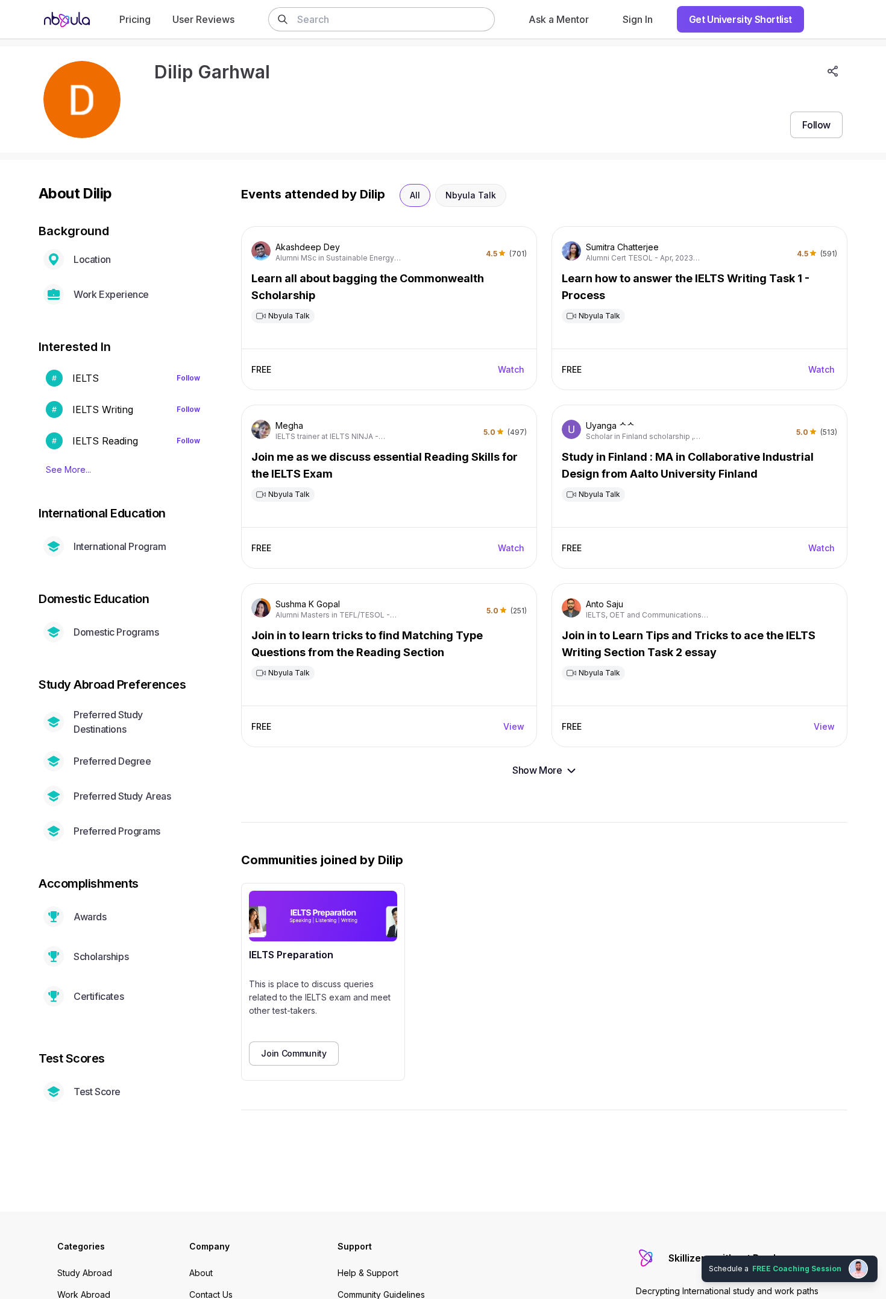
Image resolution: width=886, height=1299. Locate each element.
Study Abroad (84, 1273)
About (201, 1273)
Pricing (135, 19)
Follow (188, 377)
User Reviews (203, 19)
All (415, 195)
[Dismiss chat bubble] (875, 1254)
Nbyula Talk (470, 195)
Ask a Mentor (559, 19)
